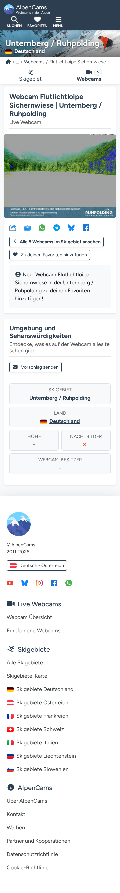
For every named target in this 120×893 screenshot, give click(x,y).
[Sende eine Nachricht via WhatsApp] (68, 583)
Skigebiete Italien (37, 742)
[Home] (8, 62)
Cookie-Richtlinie (28, 867)
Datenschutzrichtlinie (32, 854)
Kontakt (16, 814)
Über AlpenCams (27, 801)
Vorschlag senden (40, 367)
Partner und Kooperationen (38, 841)
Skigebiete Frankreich (42, 716)
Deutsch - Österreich (41, 565)
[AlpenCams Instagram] (39, 583)
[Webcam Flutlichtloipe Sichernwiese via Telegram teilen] (56, 227)
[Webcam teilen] (12, 227)
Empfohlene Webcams (33, 630)
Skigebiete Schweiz (40, 729)
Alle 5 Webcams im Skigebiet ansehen (60, 242)
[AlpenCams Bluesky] (24, 583)
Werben (16, 827)
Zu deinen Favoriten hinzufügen (53, 255)
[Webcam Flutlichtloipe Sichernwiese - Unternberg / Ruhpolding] (60, 176)
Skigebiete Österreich (42, 702)
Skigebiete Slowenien (42, 769)
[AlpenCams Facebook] (54, 583)
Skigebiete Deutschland (44, 689)
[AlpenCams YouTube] (10, 583)
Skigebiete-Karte (27, 676)
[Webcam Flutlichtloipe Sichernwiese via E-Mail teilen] (27, 227)
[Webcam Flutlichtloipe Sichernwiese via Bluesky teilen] (71, 227)
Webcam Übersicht (29, 617)
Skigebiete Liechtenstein (46, 756)
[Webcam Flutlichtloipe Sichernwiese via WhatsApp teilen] (42, 227)
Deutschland (64, 421)
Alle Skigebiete (25, 662)
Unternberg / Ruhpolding (60, 398)
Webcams (34, 62)
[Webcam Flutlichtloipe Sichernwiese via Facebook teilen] (86, 227)
